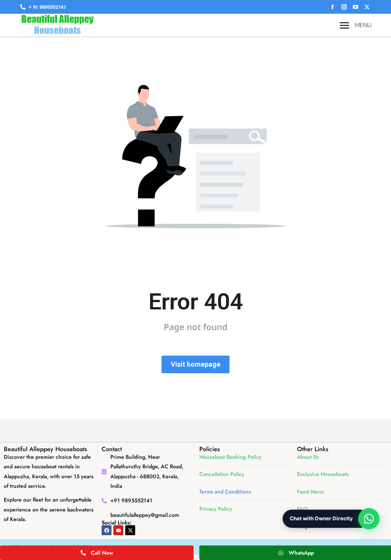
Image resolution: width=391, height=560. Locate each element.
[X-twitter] (130, 530)
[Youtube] (118, 530)
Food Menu (310, 491)
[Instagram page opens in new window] (344, 7)
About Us (308, 457)
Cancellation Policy (221, 474)
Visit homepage (195, 364)
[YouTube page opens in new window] (355, 7)
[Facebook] (106, 530)
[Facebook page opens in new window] (333, 7)
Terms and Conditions (225, 491)
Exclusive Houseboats (323, 474)
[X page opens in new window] (367, 7)
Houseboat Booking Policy (230, 457)
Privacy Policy (215, 509)
